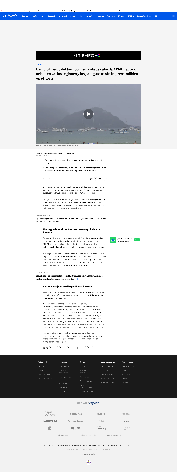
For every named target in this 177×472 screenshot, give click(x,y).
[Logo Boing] (101, 421)
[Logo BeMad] (50, 428)
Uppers (125, 370)
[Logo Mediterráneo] (114, 435)
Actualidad (53, 348)
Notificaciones (86, 381)
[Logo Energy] (127, 421)
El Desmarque (127, 374)
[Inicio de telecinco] (3, 16)
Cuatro (124, 378)
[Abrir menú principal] (173, 16)
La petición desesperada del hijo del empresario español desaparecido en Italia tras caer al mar (102, 11)
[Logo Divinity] (127, 413)
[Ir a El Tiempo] (88, 55)
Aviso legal (47, 445)
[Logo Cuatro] (101, 413)
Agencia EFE (70, 153)
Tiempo (62, 348)
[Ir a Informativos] (12, 15)
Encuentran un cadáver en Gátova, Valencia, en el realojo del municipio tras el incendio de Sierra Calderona (35, 11)
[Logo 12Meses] (127, 428)
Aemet (90, 348)
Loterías (41, 370)
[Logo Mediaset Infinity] (50, 413)
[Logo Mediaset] (88, 404)
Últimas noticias (44, 374)
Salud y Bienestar (107, 382)
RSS (125, 445)
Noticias (41, 366)
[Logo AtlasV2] (63, 435)
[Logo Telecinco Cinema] (101, 428)
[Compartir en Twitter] (95, 179)
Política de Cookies (103, 445)
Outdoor (62, 391)
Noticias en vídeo (45, 378)
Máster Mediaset (86, 391)
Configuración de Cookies (88, 445)
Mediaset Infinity (128, 366)
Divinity (125, 382)
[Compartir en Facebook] (105, 179)
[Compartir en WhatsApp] (91, 179)
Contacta (84, 366)
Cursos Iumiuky (107, 374)
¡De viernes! (63, 387)
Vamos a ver (63, 383)
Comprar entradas (108, 366)
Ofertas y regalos (107, 370)
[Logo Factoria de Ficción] (75, 421)
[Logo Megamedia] (89, 454)
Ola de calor (71, 348)
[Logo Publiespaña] (88, 435)
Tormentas (82, 348)
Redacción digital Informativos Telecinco (49, 153)
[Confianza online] (88, 464)
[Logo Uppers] (75, 428)
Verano (39, 65)
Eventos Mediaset (108, 378)
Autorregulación (86, 377)
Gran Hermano (64, 366)
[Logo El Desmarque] (50, 421)
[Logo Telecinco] (76, 413)
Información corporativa (59, 445)
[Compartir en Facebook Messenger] (100, 179)
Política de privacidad (73, 445)
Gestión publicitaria (116, 445)
